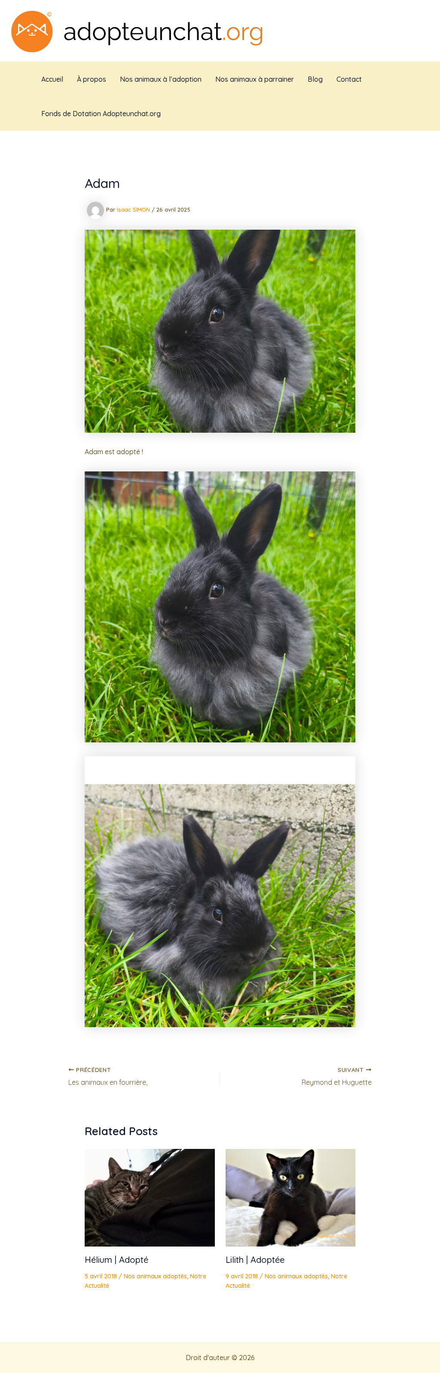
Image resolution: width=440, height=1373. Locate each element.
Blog (315, 79)
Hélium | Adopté (116, 1259)
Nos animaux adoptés (155, 1276)
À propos (91, 79)
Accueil (52, 79)
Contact (349, 79)
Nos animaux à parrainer (254, 79)
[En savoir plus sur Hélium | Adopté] (150, 1196)
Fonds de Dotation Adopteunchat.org (101, 113)
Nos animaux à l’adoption (161, 79)
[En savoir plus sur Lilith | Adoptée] (291, 1196)
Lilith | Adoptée (255, 1259)
